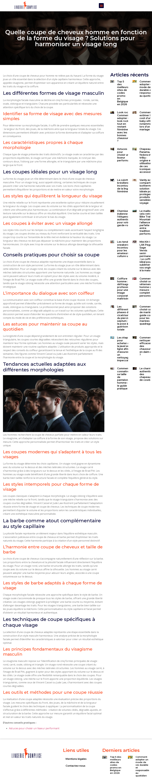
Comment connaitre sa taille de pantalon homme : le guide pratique (123, 378)
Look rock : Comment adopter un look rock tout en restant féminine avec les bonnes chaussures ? (124, 126)
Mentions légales (76, 759)
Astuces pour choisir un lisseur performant (34, 728)
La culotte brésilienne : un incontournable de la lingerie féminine (126, 186)
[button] (101, 5)
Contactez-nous (75, 765)
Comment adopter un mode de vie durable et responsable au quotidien (143, 766)
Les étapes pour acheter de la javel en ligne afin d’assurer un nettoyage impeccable (124, 349)
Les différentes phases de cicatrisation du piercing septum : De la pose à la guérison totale (124, 318)
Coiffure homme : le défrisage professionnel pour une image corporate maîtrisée (125, 288)
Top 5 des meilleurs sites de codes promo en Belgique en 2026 (122, 93)
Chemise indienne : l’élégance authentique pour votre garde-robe (124, 218)
